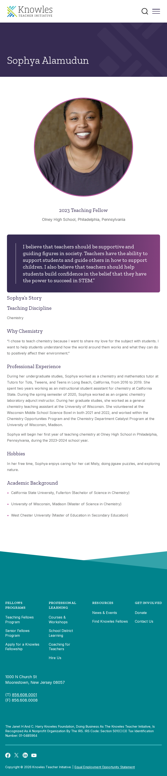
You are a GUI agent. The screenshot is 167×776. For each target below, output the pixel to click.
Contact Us (144, 621)
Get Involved (148, 603)
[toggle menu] (156, 13)
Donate (141, 612)
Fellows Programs (15, 605)
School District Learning (61, 633)
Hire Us (55, 658)
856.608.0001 (24, 694)
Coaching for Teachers (59, 646)
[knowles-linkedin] (25, 755)
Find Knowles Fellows (110, 621)
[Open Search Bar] (145, 11)
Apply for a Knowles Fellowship (22, 646)
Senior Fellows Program (17, 633)
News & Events (104, 612)
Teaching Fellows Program (19, 619)
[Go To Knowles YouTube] (34, 755)
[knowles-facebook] (7, 755)
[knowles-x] (16, 755)
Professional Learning (62, 605)
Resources (102, 603)
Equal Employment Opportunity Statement (105, 767)
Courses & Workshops (58, 619)
